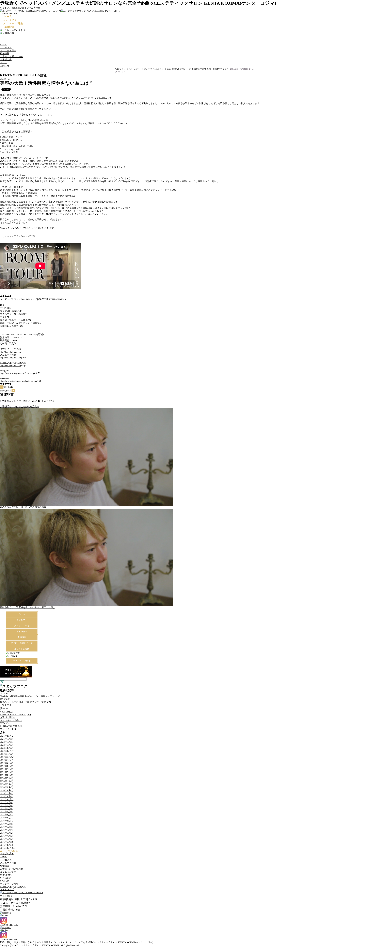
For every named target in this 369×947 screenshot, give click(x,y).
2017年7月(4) (6, 802)
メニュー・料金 (8, 50)
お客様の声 (6, 59)
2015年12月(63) (7, 848)
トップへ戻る (7, 853)
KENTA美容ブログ (220, 69)
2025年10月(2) (7, 736)
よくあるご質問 (8, 872)
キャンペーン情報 (9, 884)
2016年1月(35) (7, 845)
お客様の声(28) (7, 717)
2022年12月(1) (7, 751)
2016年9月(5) (6, 823)
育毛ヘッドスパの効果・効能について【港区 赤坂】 (27, 702)
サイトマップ (7, 889)
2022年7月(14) (7, 757)
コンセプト (6, 47)
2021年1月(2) (6, 775)
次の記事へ (6, 390)
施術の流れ (6, 875)
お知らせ (4, 881)
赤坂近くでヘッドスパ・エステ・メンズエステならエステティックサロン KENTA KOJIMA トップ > (153, 69)
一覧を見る (6, 705)
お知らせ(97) (6, 712)
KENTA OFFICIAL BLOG (201, 69)
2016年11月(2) (7, 820)
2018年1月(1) (6, 796)
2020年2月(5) (6, 787)
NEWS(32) (5, 723)
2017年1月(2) (6, 814)
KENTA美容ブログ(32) (11, 726)
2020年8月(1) (6, 778)
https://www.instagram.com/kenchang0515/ (19, 373)
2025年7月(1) (6, 739)
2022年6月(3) (6, 760)
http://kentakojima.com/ (10, 352)
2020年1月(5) (6, 790)
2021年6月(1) (6, 769)
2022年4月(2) (6, 763)
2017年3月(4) (6, 811)
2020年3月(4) (6, 784)
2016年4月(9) (6, 836)
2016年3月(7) (6, 839)
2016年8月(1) (6, 827)
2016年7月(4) (6, 830)
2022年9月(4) (6, 754)
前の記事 (8, 387)
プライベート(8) (8, 729)
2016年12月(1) (7, 817)
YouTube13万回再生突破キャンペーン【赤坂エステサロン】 (30, 696)
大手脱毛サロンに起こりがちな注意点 (19, 406)
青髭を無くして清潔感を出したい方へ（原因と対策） (27, 607)
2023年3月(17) (7, 742)
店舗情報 (4, 53)
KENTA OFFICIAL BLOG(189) (15, 714)
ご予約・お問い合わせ (11, 56)
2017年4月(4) (6, 808)
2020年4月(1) (6, 781)
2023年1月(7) (6, 748)
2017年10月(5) (7, 799)
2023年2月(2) (6, 745)
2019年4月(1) (6, 793)
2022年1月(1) (6, 766)
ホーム (3, 44)
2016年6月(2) (6, 833)
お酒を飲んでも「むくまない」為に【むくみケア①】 (27, 401)
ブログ (3, 62)
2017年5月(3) (6, 805)
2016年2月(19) (7, 842)
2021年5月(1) (6, 772)
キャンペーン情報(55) (11, 720)
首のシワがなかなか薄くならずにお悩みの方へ (24, 507)
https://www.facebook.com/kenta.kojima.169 (20, 381)
